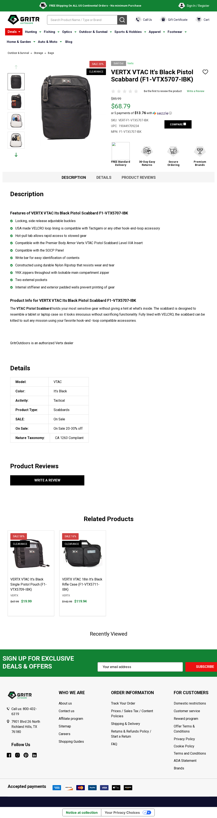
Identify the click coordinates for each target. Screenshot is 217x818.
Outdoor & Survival (93, 32)
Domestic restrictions (190, 703)
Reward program (186, 719)
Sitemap (65, 726)
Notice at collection (82, 812)
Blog (68, 42)
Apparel (155, 32)
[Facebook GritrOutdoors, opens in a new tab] (9, 755)
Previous (16, 67)
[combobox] (82, 20)
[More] (19, 32)
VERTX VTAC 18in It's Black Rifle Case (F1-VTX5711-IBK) (82, 584)
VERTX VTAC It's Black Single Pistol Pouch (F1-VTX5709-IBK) (28, 584)
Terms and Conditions (192, 753)
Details (103, 177)
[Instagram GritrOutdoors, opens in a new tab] (17, 755)
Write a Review (195, 91)
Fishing (49, 32)
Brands (179, 768)
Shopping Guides (71, 742)
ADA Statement (185, 761)
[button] (141, 113)
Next (16, 154)
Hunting (31, 32)
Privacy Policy (192, 739)
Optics (67, 32)
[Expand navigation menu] (40, 32)
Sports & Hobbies (128, 32)
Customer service (187, 711)
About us (65, 703)
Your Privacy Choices (122, 812)
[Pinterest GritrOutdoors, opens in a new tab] (26, 755)
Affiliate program (71, 719)
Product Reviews (139, 177)
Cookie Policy (192, 746)
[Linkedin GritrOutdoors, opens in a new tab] (34, 755)
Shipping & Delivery (125, 724)
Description (74, 177)
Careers (64, 734)
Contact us (66, 711)
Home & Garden (19, 42)
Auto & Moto (47, 42)
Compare (176, 124)
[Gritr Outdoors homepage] (23, 20)
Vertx (130, 63)
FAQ (114, 744)
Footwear (175, 32)
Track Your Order (123, 703)
